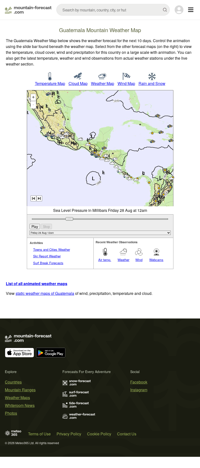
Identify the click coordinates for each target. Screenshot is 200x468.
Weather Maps (17, 397)
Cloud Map (78, 83)
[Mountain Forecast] (28, 10)
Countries (13, 382)
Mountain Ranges (20, 390)
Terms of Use (39, 434)
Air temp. (104, 259)
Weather (123, 259)
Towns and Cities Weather (51, 249)
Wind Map (126, 83)
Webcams (156, 259)
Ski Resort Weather (47, 256)
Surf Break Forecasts (48, 263)
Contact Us (126, 434)
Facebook (138, 382)
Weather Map (102, 83)
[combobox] (113, 10)
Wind (138, 259)
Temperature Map (50, 83)
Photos (11, 413)
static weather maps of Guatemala (45, 293)
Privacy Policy (69, 434)
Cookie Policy (99, 434)
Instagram (138, 390)
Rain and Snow (152, 83)
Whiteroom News (20, 405)
